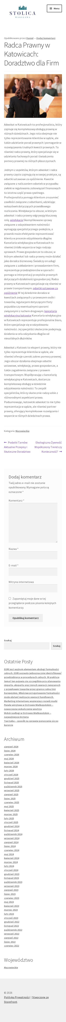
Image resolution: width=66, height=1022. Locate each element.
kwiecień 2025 (11, 810)
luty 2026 (9, 770)
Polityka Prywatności (17, 997)
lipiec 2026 (9, 750)
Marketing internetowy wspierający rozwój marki (30, 701)
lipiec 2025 (9, 798)
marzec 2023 (11, 909)
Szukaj (8, 640)
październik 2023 (13, 882)
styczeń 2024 (11, 870)
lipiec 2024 (9, 846)
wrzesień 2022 (11, 933)
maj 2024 (9, 854)
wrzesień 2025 (11, 790)
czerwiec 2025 (11, 802)
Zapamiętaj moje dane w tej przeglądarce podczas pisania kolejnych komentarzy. (32, 603)
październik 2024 (13, 834)
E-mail (13, 565)
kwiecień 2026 (11, 762)
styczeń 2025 (11, 822)
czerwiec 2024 (11, 850)
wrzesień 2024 (11, 838)
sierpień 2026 (11, 746)
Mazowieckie (22, 431)
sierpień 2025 (11, 794)
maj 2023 (9, 901)
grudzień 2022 (11, 921)
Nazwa (13, 549)
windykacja (16, 220)
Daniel (29, 38)
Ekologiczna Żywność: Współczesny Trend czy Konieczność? (48, 446)
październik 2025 (13, 786)
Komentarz (16, 500)
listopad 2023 (11, 878)
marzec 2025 (11, 814)
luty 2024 (9, 866)
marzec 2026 (11, 766)
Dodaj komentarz (45, 38)
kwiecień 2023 (11, 906)
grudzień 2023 (11, 874)
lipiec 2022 (9, 941)
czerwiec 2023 (11, 898)
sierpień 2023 (11, 890)
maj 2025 (9, 806)
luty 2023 (9, 913)
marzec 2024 (11, 862)
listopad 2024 (11, 830)
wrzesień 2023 (11, 886)
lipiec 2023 (9, 894)
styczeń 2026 (11, 774)
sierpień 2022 (11, 937)
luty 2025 (9, 818)
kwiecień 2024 (11, 858)
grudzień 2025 (11, 778)
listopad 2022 (11, 925)
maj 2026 (9, 758)
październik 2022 (13, 929)
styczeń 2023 (11, 917)
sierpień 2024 (11, 842)
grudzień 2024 (11, 826)
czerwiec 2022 (11, 945)
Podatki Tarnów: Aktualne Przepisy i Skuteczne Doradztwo (17, 446)
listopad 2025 (11, 782)
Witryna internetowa (21, 582)
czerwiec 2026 (11, 754)
